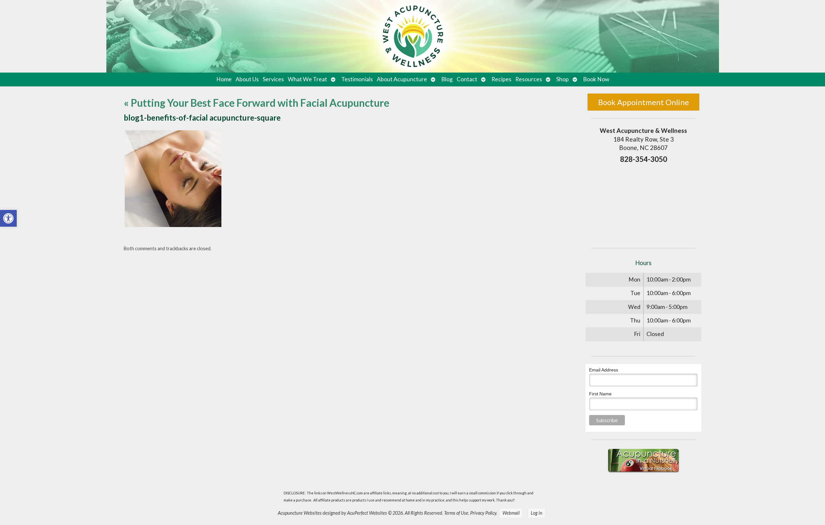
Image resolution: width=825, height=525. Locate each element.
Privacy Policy (483, 513)
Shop (562, 79)
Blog (447, 79)
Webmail (510, 513)
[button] (8, 218)
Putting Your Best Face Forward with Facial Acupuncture (256, 102)
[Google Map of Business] (643, 204)
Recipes (501, 79)
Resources (528, 79)
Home (224, 79)
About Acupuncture (402, 79)
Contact (467, 79)
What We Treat (307, 79)
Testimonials (357, 79)
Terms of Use (456, 513)
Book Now (596, 79)
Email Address (603, 369)
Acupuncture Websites (300, 513)
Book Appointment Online (643, 102)
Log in (536, 513)
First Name (600, 393)
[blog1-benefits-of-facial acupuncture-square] (173, 225)
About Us (247, 79)
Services (273, 79)
